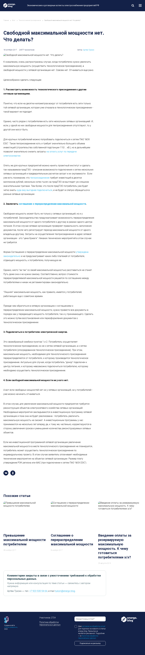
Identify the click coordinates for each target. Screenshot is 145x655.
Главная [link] (6, 20)
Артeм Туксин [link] (88, 50)
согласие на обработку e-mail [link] (93, 626)
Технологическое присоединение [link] (30, 20)
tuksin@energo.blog (65, 591)
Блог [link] (13, 20)
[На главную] (13, 5)
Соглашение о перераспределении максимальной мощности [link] (72, 539)
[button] (140, 5)
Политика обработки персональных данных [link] (49, 623)
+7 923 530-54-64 (38, 591)
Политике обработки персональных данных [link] (88, 637)
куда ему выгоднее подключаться (34, 190)
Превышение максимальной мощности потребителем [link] (24, 539)
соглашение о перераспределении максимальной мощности (52, 204)
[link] (132, 5)
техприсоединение (39, 177)
